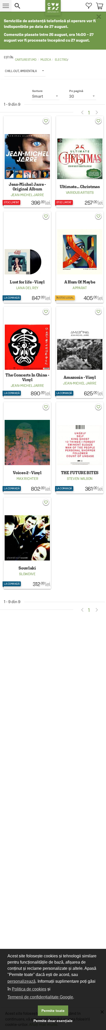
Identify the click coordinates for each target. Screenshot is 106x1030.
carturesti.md (26, 60)
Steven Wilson (80, 478)
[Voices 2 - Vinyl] (27, 448)
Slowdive (27, 574)
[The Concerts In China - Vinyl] (27, 352)
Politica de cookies (29, 989)
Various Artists (80, 192)
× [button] (99, 17)
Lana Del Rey (27, 288)
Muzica (45, 60)
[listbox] (25, 70)
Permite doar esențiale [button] (53, 1021)
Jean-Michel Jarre (27, 195)
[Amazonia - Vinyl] (79, 352)
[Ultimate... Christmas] (79, 161)
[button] (28, 6)
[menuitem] (88, 6)
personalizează (21, 981)
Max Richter (27, 478)
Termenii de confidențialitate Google (40, 997)
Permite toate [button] (53, 1011)
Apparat (80, 288)
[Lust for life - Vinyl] (27, 257)
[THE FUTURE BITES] (79, 448)
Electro (61, 60)
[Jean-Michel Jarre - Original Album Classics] (27, 161)
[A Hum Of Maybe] (79, 257)
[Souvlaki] (27, 543)
